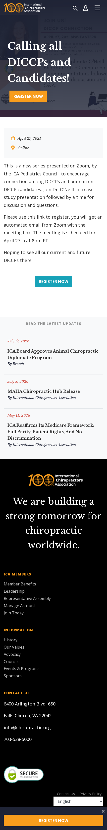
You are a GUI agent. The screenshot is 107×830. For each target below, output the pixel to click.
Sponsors (13, 676)
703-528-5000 (18, 739)
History (10, 640)
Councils (11, 661)
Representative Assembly (27, 598)
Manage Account (19, 605)
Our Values (14, 647)
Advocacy (12, 654)
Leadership (14, 591)
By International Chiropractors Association (41, 398)
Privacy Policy (91, 793)
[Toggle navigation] (97, 8)
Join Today (14, 613)
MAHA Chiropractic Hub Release (43, 391)
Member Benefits (20, 584)
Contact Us (66, 793)
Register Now (28, 96)
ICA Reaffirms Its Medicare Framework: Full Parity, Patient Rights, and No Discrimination (50, 432)
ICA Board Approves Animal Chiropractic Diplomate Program (53, 354)
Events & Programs (22, 668)
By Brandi (15, 364)
